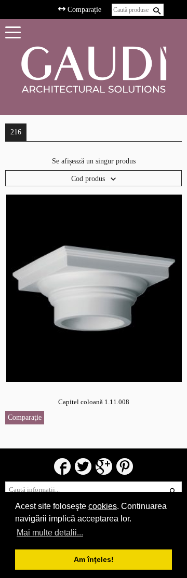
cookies (102, 506)
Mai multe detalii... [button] (50, 532)
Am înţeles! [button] (94, 559)
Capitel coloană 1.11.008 (93, 402)
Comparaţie (25, 417)
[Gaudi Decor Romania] (93, 69)
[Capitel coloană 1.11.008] (94, 288)
